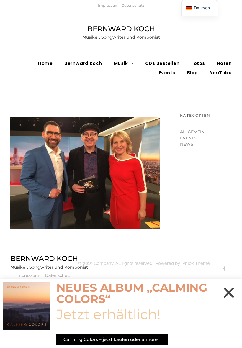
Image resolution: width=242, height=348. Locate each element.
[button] (229, 292)
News (186, 144)
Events (188, 138)
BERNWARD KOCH (121, 28)
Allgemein (192, 131)
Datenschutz (133, 5)
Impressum (108, 5)
